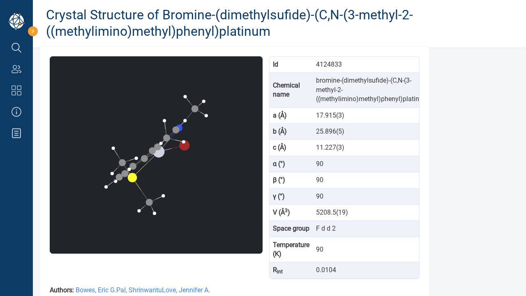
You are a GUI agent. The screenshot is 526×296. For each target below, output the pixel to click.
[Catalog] (16, 90)
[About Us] (16, 112)
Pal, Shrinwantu (139, 290)
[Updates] (16, 133)
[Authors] (16, 69)
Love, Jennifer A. (186, 290)
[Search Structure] (16, 47)
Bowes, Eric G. (96, 290)
